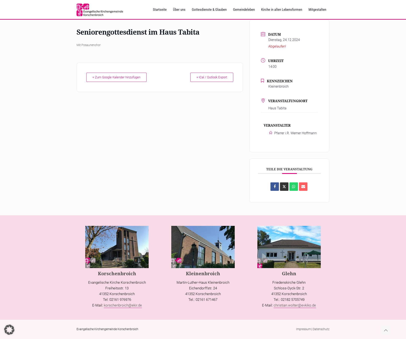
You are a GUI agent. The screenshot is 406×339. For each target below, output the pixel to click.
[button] (9, 329)
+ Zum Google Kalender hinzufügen (116, 77)
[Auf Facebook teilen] (274, 186)
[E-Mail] (303, 186)
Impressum (303, 329)
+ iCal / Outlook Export (211, 77)
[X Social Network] (284, 186)
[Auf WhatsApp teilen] (293, 186)
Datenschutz (321, 329)
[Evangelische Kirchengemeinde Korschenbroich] (100, 9)
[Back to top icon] (385, 330)
